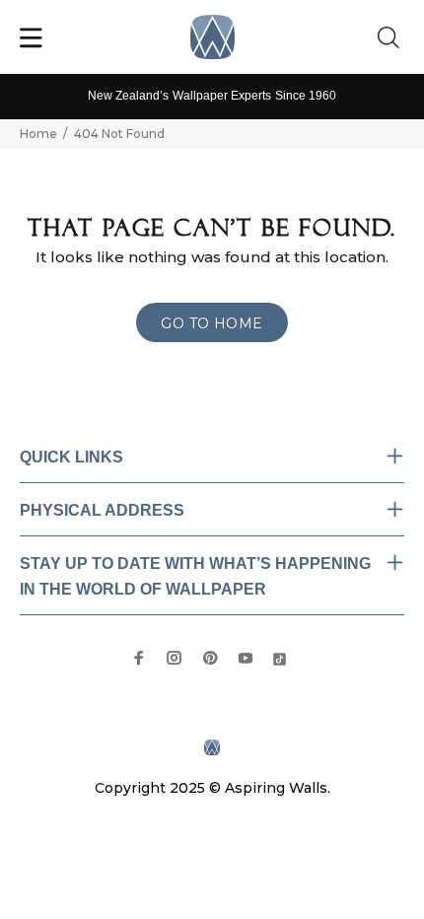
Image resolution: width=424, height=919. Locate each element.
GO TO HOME (211, 323)
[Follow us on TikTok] (279, 657)
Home (38, 133)
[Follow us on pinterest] (210, 657)
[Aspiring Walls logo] (212, 37)
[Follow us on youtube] (245, 657)
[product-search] (392, 38)
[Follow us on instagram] (174, 657)
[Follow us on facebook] (139, 657)
